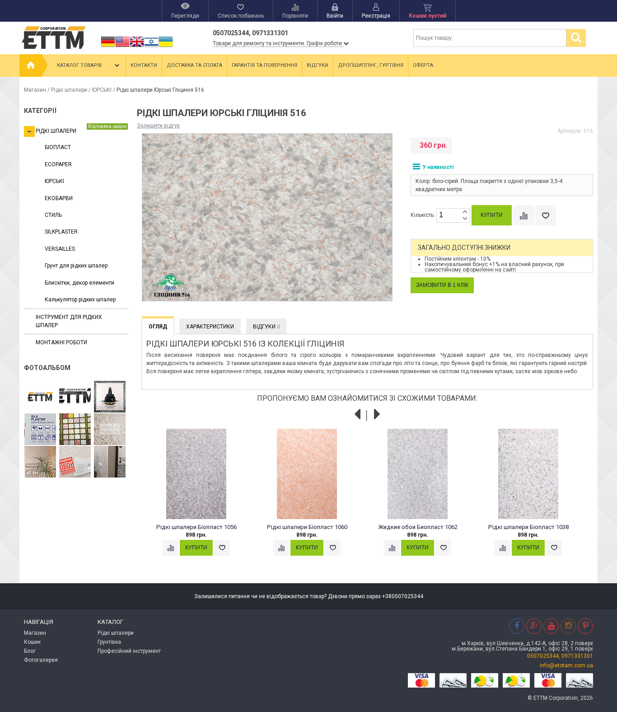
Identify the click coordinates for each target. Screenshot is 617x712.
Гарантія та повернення (264, 65)
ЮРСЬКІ (102, 90)
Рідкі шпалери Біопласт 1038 (528, 527)
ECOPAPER (58, 164)
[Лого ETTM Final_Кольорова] (40, 397)
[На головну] (30, 65)
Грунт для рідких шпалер (76, 265)
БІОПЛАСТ (58, 147)
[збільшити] (464, 212)
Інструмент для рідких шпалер (69, 321)
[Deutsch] (108, 47)
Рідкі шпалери (69, 90)
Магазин (35, 90)
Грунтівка (109, 642)
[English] (122, 47)
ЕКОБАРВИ (59, 198)
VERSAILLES (60, 249)
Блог (30, 651)
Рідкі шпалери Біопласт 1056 (196, 527)
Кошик (32, 642)
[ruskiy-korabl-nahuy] (110, 397)
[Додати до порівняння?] (523, 215)
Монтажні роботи (61, 342)
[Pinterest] (585, 626)
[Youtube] (551, 626)
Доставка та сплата (194, 65)
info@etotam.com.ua (566, 665)
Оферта (423, 65)
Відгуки (317, 65)
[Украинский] (166, 47)
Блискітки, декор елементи (79, 283)
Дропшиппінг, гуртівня (370, 65)
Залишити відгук (158, 125)
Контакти (144, 65)
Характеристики (210, 326)
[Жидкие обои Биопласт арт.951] (110, 462)
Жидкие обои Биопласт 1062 (418, 527)
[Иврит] (151, 47)
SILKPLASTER (61, 232)
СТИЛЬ (53, 215)
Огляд (158, 326)
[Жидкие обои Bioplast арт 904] (40, 462)
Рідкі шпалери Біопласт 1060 (307, 527)
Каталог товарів (79, 65)
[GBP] (137, 47)
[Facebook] (516, 626)
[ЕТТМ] (75, 397)
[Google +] (534, 626)
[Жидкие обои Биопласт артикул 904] (110, 429)
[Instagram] (568, 626)
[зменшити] (464, 218)
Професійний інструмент (129, 651)
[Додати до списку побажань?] (545, 215)
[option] (201, 501)
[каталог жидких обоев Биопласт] (75, 429)
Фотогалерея (41, 660)
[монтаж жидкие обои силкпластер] (40, 429)
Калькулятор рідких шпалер (80, 299)
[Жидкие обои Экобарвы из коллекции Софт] (75, 462)
